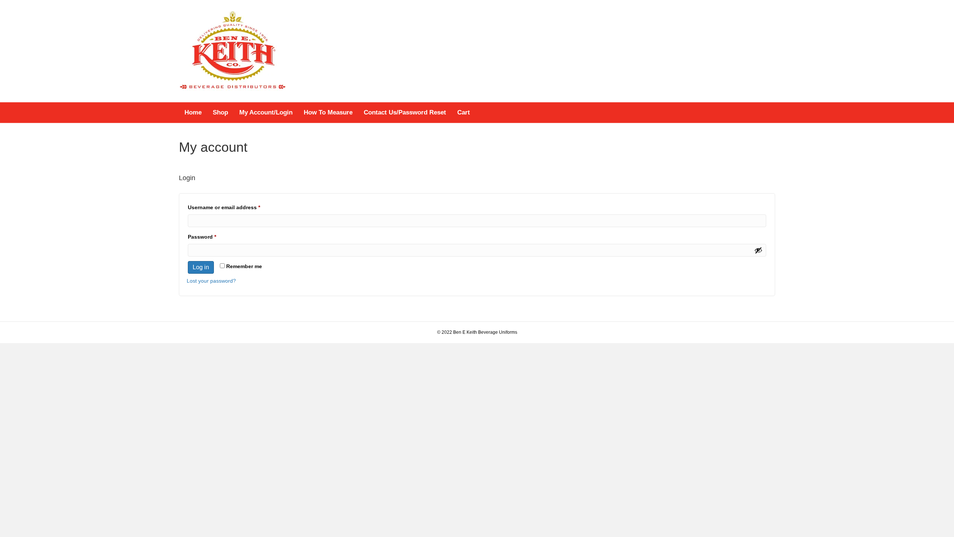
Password (213, 236)
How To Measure (328, 112)
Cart (463, 112)
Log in (201, 267)
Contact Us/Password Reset (405, 112)
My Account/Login (266, 112)
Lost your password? (211, 281)
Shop (220, 112)
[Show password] (758, 250)
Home (193, 112)
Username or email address (235, 207)
